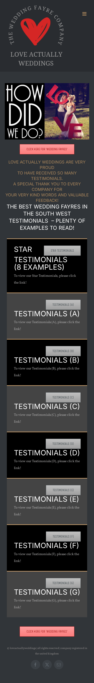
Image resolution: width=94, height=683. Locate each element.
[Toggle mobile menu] (84, 13)
